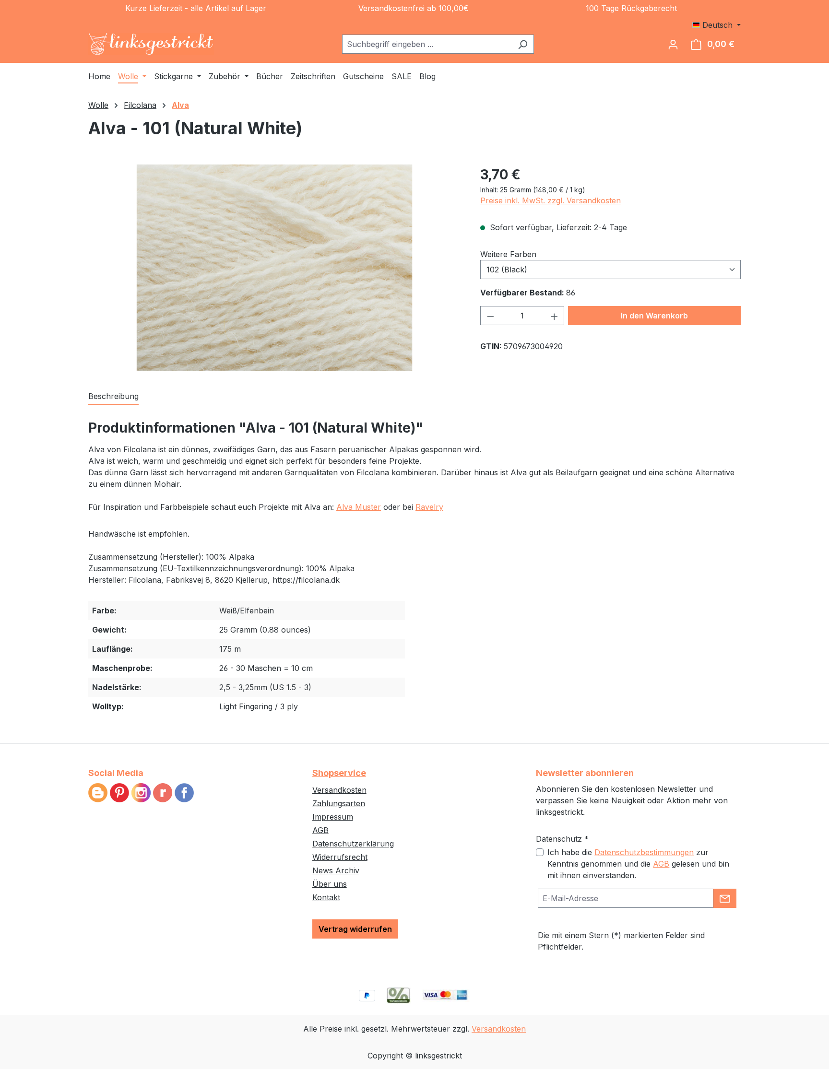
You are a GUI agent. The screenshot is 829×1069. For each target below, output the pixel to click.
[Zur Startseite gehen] (151, 44)
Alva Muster (358, 507)
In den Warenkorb (654, 315)
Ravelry (429, 507)
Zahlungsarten (338, 803)
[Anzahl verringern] (490, 315)
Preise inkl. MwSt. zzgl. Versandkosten (550, 200)
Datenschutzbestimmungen (644, 852)
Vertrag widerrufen (355, 929)
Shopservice (339, 773)
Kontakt (326, 897)
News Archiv (335, 870)
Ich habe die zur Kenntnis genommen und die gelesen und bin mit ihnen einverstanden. (638, 863)
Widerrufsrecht (339, 857)
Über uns (329, 884)
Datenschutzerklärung (353, 843)
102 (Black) (506, 269)
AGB (320, 830)
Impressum (332, 817)
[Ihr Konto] (673, 44)
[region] (275, 267)
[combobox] (427, 44)
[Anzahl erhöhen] (555, 315)
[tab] (113, 396)
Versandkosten (339, 790)
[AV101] (274, 267)
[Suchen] (522, 44)
